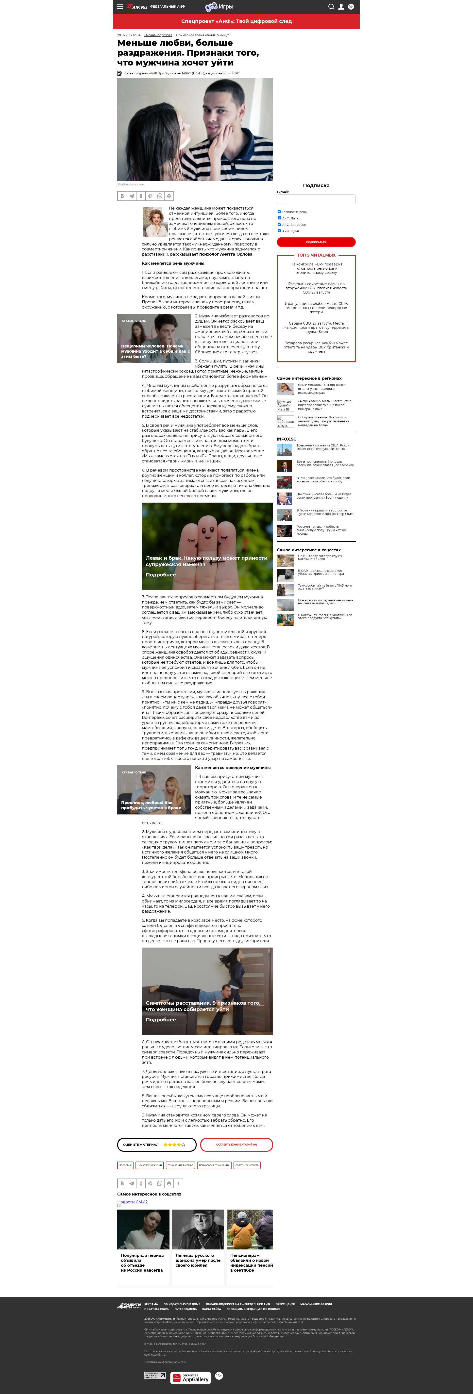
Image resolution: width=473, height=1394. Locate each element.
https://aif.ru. (158, 1354)
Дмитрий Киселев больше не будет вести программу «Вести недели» (324, 495)
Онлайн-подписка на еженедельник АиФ (238, 1304)
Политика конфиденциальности (165, 1362)
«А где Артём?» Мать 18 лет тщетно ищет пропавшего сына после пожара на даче (325, 405)
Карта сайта (211, 1309)
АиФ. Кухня (291, 231)
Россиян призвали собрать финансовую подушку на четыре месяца (322, 530)
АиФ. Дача (290, 218)
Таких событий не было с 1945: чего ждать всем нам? (325, 587)
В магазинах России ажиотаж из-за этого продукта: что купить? (325, 617)
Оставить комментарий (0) (236, 1144)
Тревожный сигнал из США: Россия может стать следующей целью (324, 447)
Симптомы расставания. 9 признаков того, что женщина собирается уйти (203, 1006)
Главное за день (294, 212)
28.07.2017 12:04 (128, 35)
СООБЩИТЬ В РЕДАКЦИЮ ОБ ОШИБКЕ (253, 1309)
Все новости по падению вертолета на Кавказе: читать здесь (325, 602)
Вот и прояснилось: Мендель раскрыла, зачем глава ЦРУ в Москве (325, 463)
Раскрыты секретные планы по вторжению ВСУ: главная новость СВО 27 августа (316, 288)
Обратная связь (156, 1309)
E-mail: (283, 192)
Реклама (151, 1304)
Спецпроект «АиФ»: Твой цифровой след (236, 21)
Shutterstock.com (130, 184)
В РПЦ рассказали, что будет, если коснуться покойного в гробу (323, 479)
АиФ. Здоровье (294, 225)
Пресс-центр (285, 1304)
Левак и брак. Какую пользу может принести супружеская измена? (207, 561)
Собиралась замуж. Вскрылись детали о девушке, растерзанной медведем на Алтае (323, 421)
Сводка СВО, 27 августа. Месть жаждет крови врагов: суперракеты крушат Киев (316, 327)
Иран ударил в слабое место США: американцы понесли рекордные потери (316, 308)
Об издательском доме (182, 1304)
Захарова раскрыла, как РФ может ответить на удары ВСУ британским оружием (316, 347)
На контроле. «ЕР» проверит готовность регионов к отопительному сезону (316, 268)
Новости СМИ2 (132, 1202)
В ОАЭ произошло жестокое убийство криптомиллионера (321, 572)
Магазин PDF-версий (316, 1304)
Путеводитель (186, 1309)
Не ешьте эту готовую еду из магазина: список (320, 557)
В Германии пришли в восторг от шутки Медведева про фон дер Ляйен (326, 512)
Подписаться (316, 242)
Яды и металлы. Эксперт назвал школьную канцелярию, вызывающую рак (322, 388)
